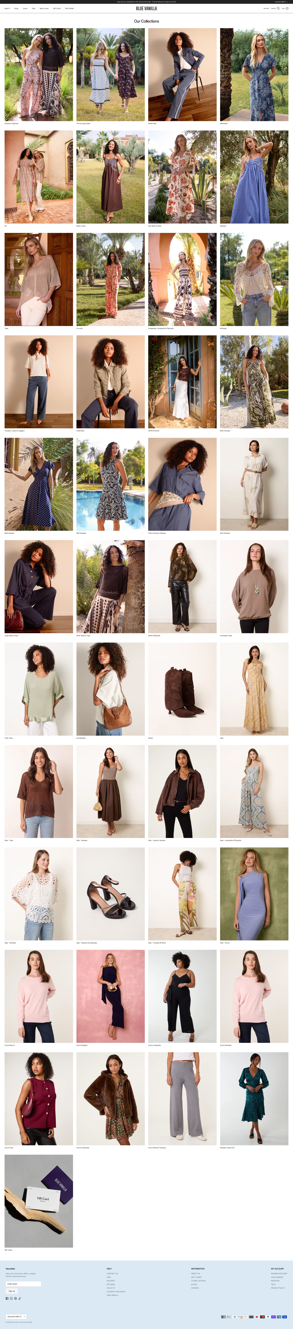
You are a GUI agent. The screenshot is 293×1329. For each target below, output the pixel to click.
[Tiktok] (19, 1298)
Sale (33, 8)
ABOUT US (195, 1273)
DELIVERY (111, 1281)
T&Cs (273, 1284)
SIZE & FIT (111, 1288)
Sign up (12, 1291)
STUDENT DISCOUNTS (116, 1292)
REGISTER (275, 1281)
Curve (25, 8)
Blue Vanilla (14, 1322)
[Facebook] (7, 1298)
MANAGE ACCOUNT (279, 1273)
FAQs (109, 1277)
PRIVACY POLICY (278, 1288)
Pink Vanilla (69, 8)
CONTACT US (112, 1273)
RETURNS (111, 1284)
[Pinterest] (15, 1298)
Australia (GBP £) (280, 2)
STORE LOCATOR (198, 1281)
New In (7, 8)
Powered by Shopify (25, 1322)
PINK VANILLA (112, 1295)
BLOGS (194, 1284)
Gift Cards (57, 8)
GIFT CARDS (196, 1277)
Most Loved (44, 8)
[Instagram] (11, 1298)
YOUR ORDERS (277, 1277)
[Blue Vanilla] (146, 8)
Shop (16, 8)
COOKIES (195, 1288)
